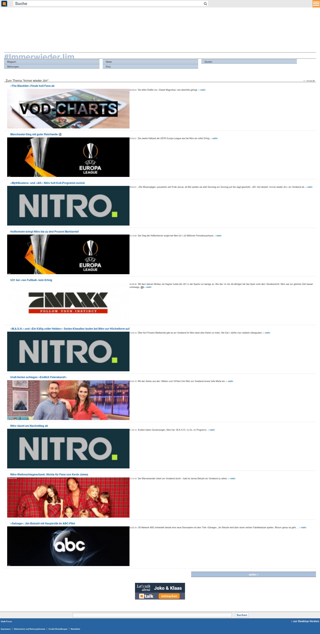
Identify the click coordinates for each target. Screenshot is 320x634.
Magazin (11, 61)
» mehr (202, 89)
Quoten (208, 61)
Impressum (6, 629)
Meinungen (13, 66)
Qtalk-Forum (6, 621)
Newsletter (75, 629)
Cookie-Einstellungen (58, 629)
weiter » (253, 574)
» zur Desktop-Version (305, 621)
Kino (108, 66)
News (109, 61)
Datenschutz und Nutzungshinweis (29, 629)
